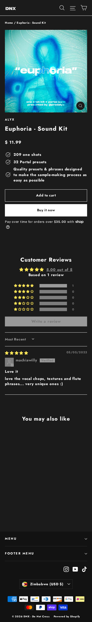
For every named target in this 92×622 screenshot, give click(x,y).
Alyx (10, 119)
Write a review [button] (46, 321)
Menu (11, 538)
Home (9, 23)
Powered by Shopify (67, 616)
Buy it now (46, 210)
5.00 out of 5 (59, 269)
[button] (24, 285)
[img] (16, 353)
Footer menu (19, 553)
